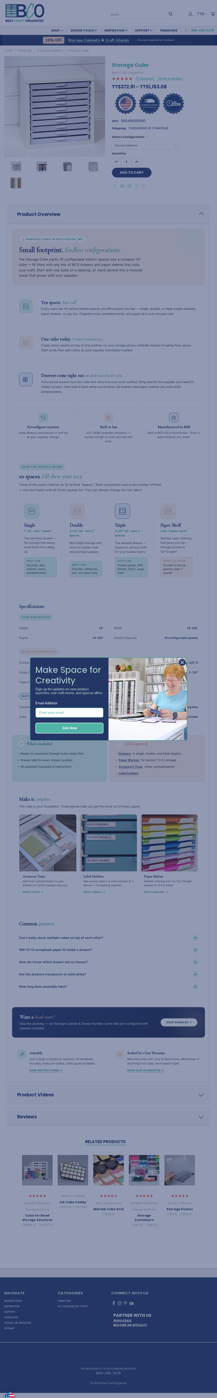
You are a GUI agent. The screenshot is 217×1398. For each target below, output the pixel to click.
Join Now (69, 728)
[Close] (182, 662)
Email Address (46, 703)
